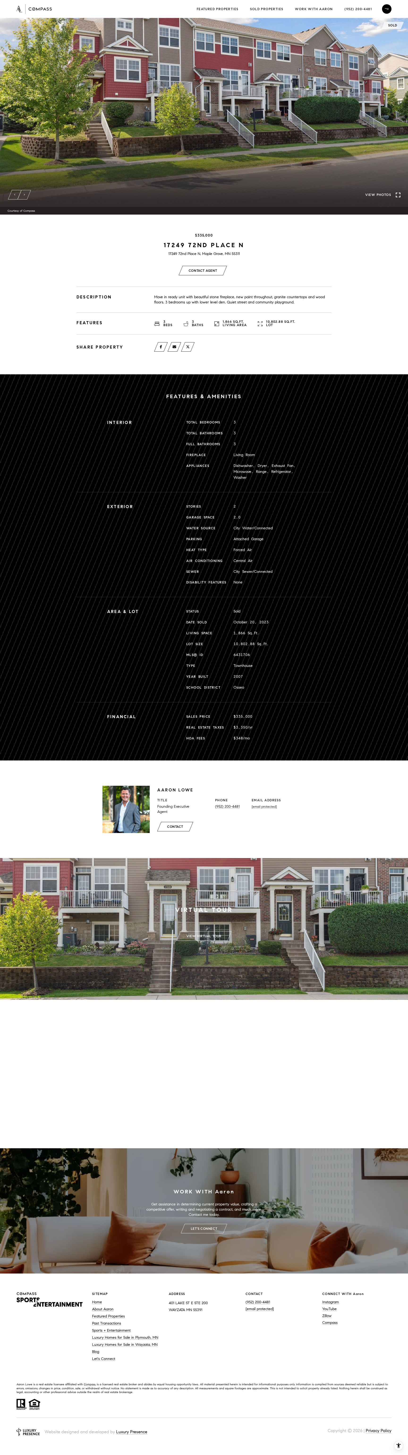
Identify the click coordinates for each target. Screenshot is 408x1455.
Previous (15, 194)
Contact (175, 827)
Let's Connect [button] (204, 1229)
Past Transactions (106, 1323)
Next (24, 194)
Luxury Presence (131, 1431)
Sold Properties (266, 9)
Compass (330, 1322)
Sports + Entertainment (111, 1330)
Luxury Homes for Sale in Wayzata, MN (124, 1344)
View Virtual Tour (204, 936)
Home (97, 1302)
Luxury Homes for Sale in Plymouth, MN (125, 1337)
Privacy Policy (378, 1430)
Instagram (330, 1302)
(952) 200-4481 (358, 9)
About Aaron (103, 1309)
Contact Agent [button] (203, 271)
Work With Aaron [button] (314, 9)
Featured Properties (217, 9)
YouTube (329, 1309)
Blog (95, 1351)
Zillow (327, 1315)
